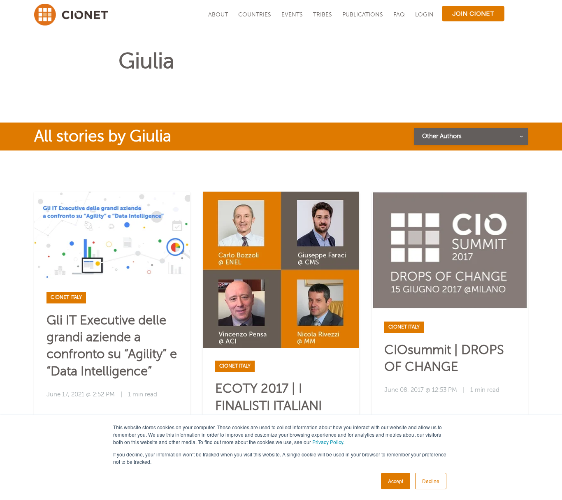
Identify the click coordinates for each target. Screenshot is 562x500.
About (218, 14)
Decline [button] (430, 480)
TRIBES (322, 14)
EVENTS (292, 14)
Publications (362, 14)
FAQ (399, 14)
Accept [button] (395, 480)
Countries (254, 14)
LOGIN (424, 14)
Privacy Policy (327, 441)
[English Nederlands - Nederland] (517, 14)
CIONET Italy (66, 297)
